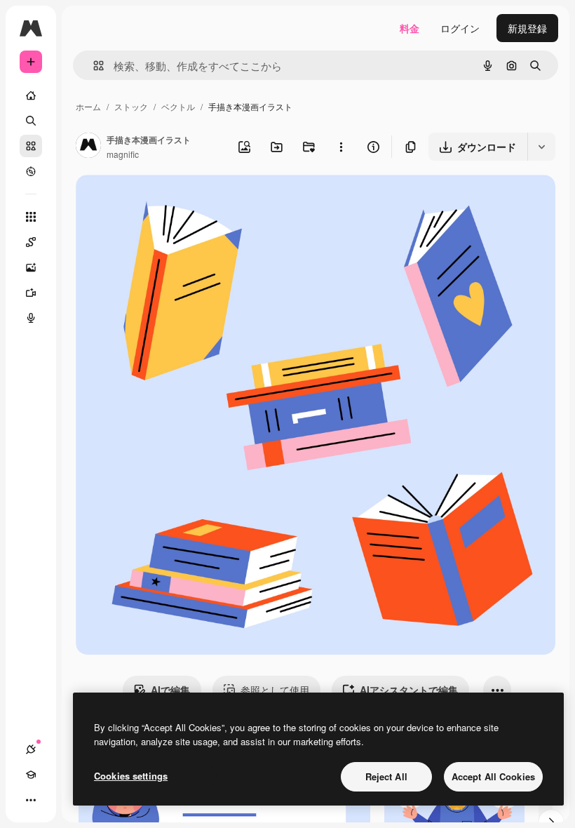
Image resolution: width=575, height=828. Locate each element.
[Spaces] (31, 242)
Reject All (386, 776)
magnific (123, 154)
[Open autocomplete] (93, 65)
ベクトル (178, 106)
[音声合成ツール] (31, 318)
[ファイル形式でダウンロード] (541, 147)
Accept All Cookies (493, 776)
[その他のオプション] (341, 147)
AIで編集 (170, 690)
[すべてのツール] (31, 217)
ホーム (88, 106)
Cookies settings (131, 775)
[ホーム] (31, 95)
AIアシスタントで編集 (409, 690)
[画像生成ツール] (31, 267)
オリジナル (172, 201)
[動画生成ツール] (31, 292)
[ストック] (31, 146)
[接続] (31, 749)
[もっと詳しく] (31, 171)
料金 (409, 28)
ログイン (460, 28)
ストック (131, 106)
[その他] (31, 800)
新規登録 (527, 28)
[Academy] (31, 774)
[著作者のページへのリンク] (88, 147)
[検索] (31, 120)
